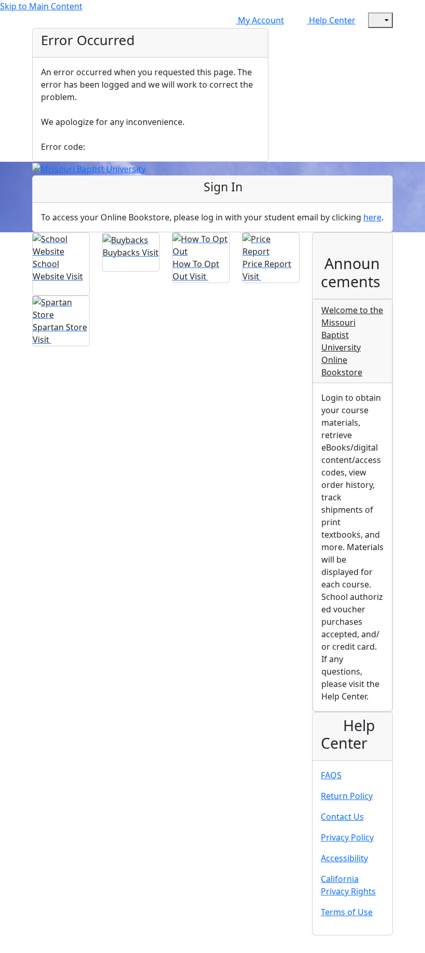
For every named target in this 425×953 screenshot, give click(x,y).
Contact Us (342, 816)
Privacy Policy (347, 837)
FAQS (331, 775)
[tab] (352, 341)
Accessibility (344, 858)
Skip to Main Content (41, 6)
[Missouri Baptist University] (89, 168)
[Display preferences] (380, 20)
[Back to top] (10, 946)
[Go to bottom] (33, 946)
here (372, 217)
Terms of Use (347, 912)
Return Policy (347, 796)
